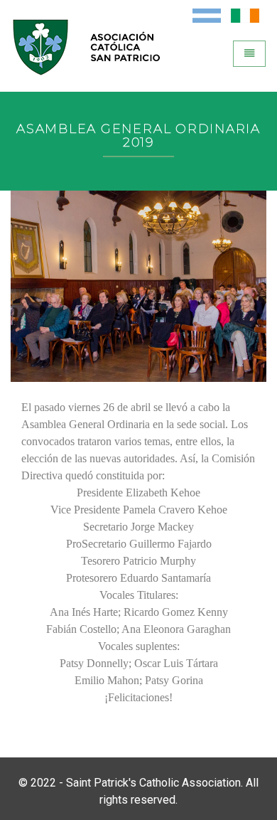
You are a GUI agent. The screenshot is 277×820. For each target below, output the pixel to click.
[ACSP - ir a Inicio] (93, 60)
